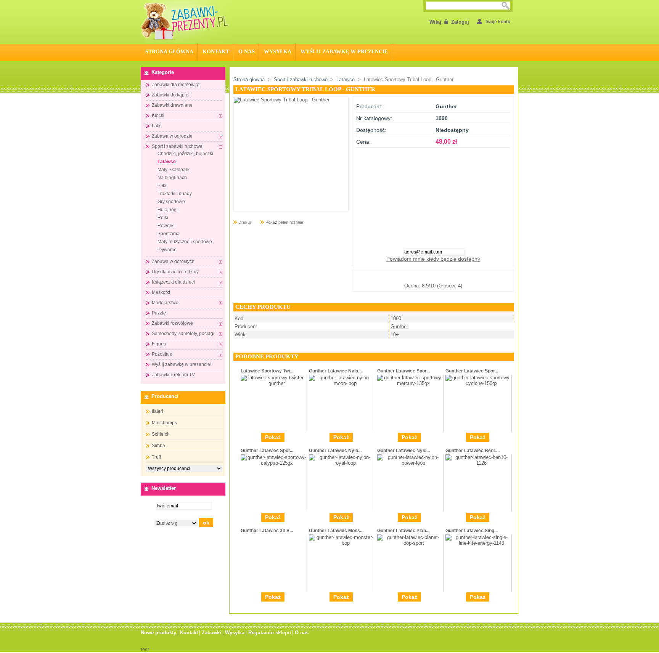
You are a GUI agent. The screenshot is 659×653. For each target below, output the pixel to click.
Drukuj (244, 222)
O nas (246, 52)
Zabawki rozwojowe (172, 323)
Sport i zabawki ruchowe (177, 146)
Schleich (161, 434)
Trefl (156, 457)
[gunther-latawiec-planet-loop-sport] (410, 543)
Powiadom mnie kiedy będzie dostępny (433, 259)
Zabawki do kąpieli (171, 95)
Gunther (399, 326)
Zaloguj (460, 22)
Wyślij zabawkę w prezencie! (181, 364)
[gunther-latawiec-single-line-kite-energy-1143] (478, 543)
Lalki (157, 125)
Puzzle (159, 313)
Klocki (158, 115)
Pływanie (167, 249)
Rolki (163, 217)
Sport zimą (169, 233)
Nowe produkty (158, 632)
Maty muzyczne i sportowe (185, 241)
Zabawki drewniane (172, 105)
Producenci (164, 396)
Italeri (157, 411)
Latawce (167, 161)
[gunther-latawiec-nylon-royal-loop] (342, 463)
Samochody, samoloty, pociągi (183, 333)
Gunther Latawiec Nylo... (335, 371)
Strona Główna (169, 52)
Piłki (162, 185)
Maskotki (161, 292)
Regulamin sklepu (269, 632)
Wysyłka (277, 52)
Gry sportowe (171, 201)
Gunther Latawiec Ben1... (472, 450)
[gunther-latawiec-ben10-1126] (478, 463)
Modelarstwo (165, 302)
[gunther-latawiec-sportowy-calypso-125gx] (274, 463)
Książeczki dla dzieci (173, 282)
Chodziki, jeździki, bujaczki (185, 153)
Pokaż (273, 437)
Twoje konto (497, 21)
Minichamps (164, 422)
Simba (158, 445)
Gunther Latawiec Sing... (471, 530)
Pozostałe (162, 354)
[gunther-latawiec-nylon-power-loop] (410, 463)
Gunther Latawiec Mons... (336, 530)
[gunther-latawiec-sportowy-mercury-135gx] (410, 383)
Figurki (159, 344)
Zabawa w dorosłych (173, 261)
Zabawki (211, 632)
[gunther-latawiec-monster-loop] (342, 543)
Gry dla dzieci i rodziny (175, 271)
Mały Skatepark (174, 169)
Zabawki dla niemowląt (175, 84)
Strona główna (249, 79)
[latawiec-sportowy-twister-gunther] (274, 383)
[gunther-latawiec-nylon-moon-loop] (342, 383)
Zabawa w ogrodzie (172, 136)
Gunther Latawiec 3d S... (267, 530)
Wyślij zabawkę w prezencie (344, 52)
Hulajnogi (168, 209)
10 (471, 276)
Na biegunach (172, 177)
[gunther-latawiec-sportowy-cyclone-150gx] (478, 383)
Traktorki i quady (175, 193)
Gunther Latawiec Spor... (403, 371)
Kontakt (216, 52)
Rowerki (166, 225)
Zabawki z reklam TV (173, 374)
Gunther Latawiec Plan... (403, 530)
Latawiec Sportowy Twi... (267, 371)
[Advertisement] (433, 195)
